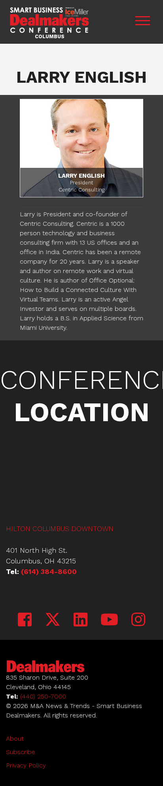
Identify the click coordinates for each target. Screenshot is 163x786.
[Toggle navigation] (142, 22)
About (15, 738)
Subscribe (20, 752)
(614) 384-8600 (49, 571)
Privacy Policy (26, 765)
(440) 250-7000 (43, 696)
